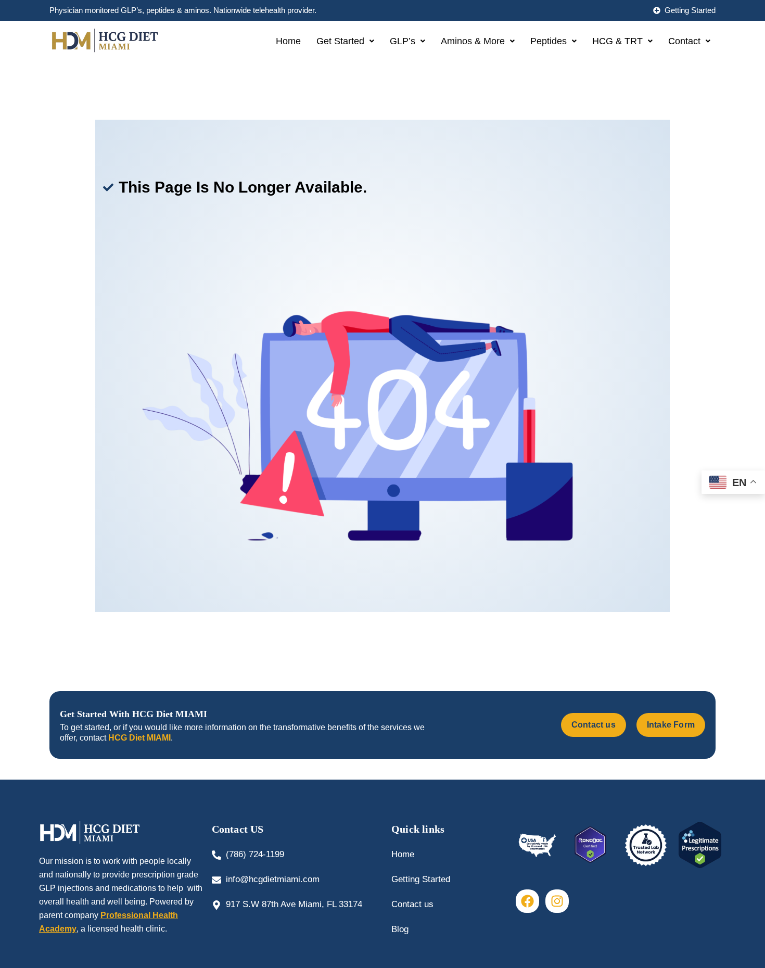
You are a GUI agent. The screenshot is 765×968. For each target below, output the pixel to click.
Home (288, 41)
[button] (345, 41)
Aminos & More (473, 41)
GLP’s (402, 41)
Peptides (548, 41)
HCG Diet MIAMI (139, 737)
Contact (684, 41)
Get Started (340, 41)
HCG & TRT (617, 41)
